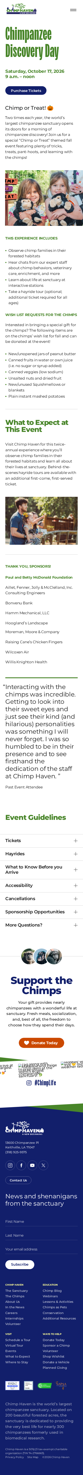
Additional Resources (59, 1318)
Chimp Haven (14, 1284)
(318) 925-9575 (16, 1152)
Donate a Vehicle (56, 1362)
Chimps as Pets (55, 1307)
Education (50, 1284)
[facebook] (21, 1165)
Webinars (50, 1296)
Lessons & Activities (58, 1302)
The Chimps (14, 1296)
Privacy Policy (14, 1457)
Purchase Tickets (26, 91)
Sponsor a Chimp (56, 1345)
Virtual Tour (14, 1345)
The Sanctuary (16, 1291)
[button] (41, 840)
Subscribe (20, 1264)
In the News (14, 1307)
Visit (8, 1334)
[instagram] (10, 1165)
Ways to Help (52, 1334)
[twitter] (43, 1165)
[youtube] (32, 1165)
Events (10, 1351)
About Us (12, 1302)
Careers (11, 1313)
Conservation (53, 1313)
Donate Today (44, 1043)
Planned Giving (55, 1368)
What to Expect (17, 1356)
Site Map (32, 1457)
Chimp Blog (52, 1291)
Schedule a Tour (17, 1340)
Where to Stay (16, 1362)
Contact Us (18, 1180)
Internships (14, 1318)
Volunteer (13, 1324)
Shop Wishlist (53, 1356)
